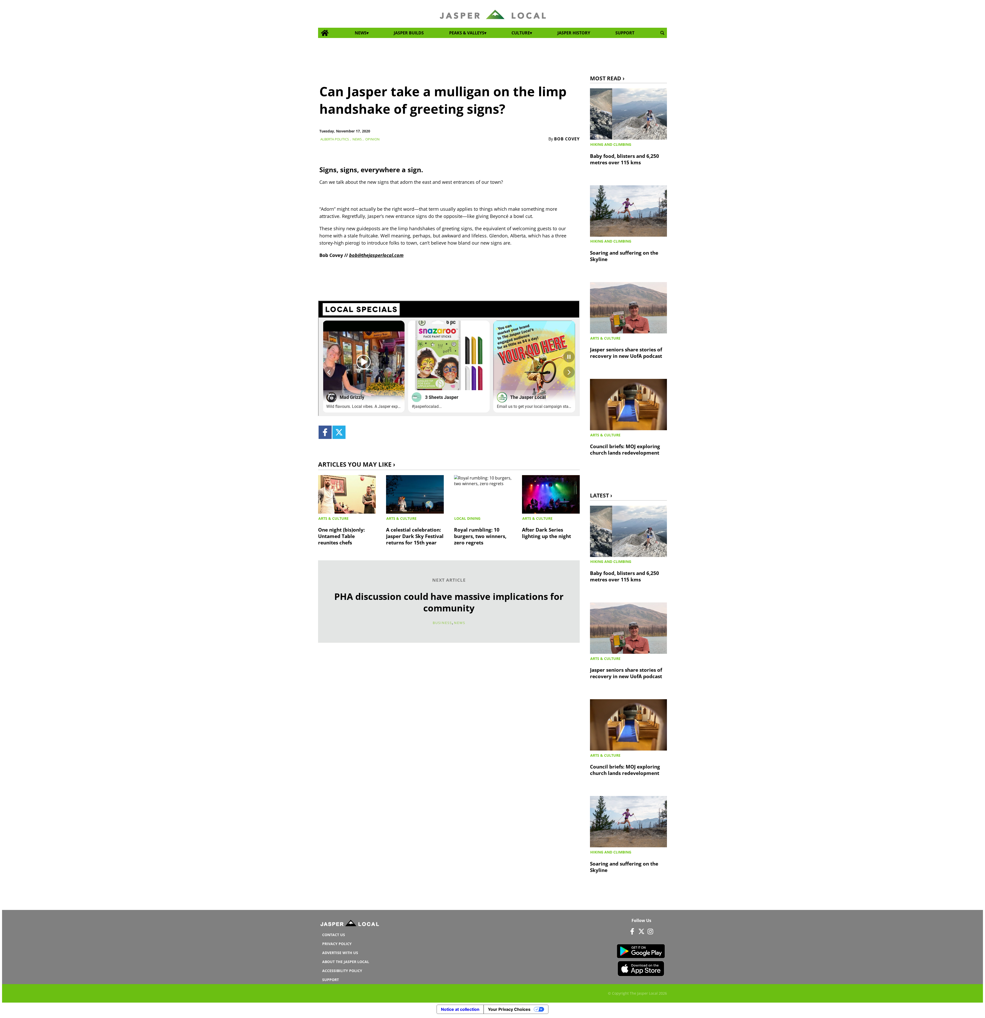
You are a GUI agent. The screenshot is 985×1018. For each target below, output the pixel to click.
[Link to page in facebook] (325, 432)
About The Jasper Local (345, 961)
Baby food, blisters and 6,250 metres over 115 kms (624, 159)
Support (624, 33)
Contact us (333, 934)
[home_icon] (325, 33)
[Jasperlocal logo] (350, 924)
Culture (520, 33)
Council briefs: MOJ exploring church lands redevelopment (625, 449)
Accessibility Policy (342, 970)
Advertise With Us (340, 952)
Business (442, 623)
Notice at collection (460, 1009)
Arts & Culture (333, 518)
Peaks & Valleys (466, 33)
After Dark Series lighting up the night (546, 533)
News (361, 33)
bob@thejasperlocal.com (376, 255)
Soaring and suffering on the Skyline (624, 256)
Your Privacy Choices (509, 1009)
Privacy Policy (337, 943)
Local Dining (467, 518)
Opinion (372, 139)
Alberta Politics (334, 139)
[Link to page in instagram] (650, 931)
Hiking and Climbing (610, 144)
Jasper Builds (409, 33)
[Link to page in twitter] (339, 432)
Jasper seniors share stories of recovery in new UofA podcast (626, 352)
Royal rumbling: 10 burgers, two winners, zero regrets (480, 536)
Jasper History (573, 33)
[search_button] (662, 33)
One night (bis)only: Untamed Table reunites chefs (341, 536)
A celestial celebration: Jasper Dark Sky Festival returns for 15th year (415, 536)
